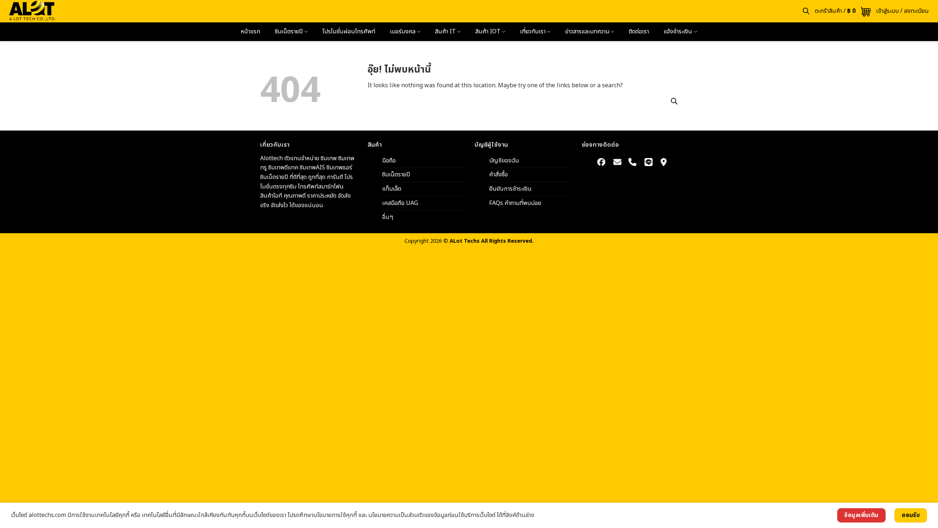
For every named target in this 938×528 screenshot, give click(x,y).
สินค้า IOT (488, 31)
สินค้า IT (445, 31)
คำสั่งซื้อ (498, 174)
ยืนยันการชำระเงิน (510, 188)
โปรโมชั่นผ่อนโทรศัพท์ (348, 31)
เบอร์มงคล (403, 31)
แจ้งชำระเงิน (678, 31)
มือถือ (389, 160)
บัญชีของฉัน (504, 160)
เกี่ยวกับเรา (533, 31)
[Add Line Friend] (648, 162)
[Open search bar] (806, 11)
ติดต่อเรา (639, 31)
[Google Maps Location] (664, 162)
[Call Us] (632, 162)
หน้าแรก (250, 31)
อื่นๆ (387, 217)
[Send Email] (617, 162)
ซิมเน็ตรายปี (289, 31)
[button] (843, 11)
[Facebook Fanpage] (602, 162)
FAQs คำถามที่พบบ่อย (515, 202)
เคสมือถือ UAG (400, 202)
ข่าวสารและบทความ (587, 31)
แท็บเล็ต (391, 188)
